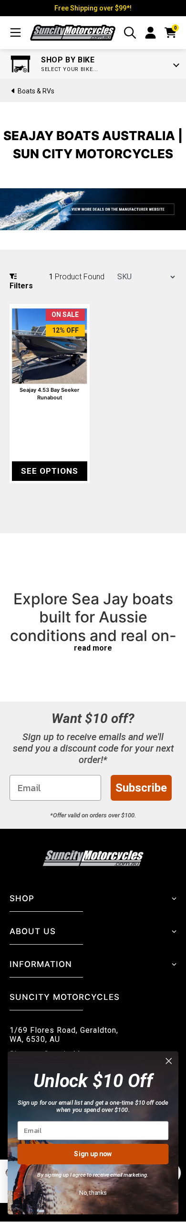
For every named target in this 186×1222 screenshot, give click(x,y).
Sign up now (93, 1154)
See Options (49, 471)
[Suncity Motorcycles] (73, 32)
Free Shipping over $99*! (93, 8)
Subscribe (141, 787)
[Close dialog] (169, 1061)
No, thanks (93, 1192)
